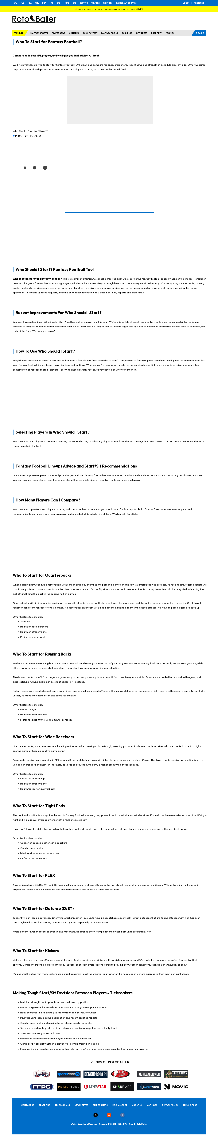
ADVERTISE (44, 1105)
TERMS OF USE (190, 1105)
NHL (37, 3)
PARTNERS (107, 3)
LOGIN (186, 3)
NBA (29, 3)
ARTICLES (74, 33)
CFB (58, 3)
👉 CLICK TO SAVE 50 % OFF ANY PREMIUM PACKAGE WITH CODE (109, 9)
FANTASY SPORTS (39, 33)
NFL (15, 3)
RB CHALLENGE (119, 1105)
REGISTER (199, 3)
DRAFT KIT (156, 33)
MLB (22, 3)
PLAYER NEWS (58, 33)
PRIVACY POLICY (170, 1105)
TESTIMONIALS (62, 1105)
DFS (74, 3)
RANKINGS (127, 33)
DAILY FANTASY (90, 33)
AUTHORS (152, 1105)
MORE (66, 3)
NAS (51, 3)
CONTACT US (27, 1105)
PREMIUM (18, 33)
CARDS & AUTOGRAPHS (126, 3)
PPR (17, 135)
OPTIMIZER (141, 33)
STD (38, 135)
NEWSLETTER (81, 1105)
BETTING (84, 3)
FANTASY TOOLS (109, 33)
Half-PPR (28, 135)
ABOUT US (137, 1105)
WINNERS (95, 3)
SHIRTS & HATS (100, 1105)
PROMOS (170, 33)
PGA (44, 3)
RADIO (201, 33)
